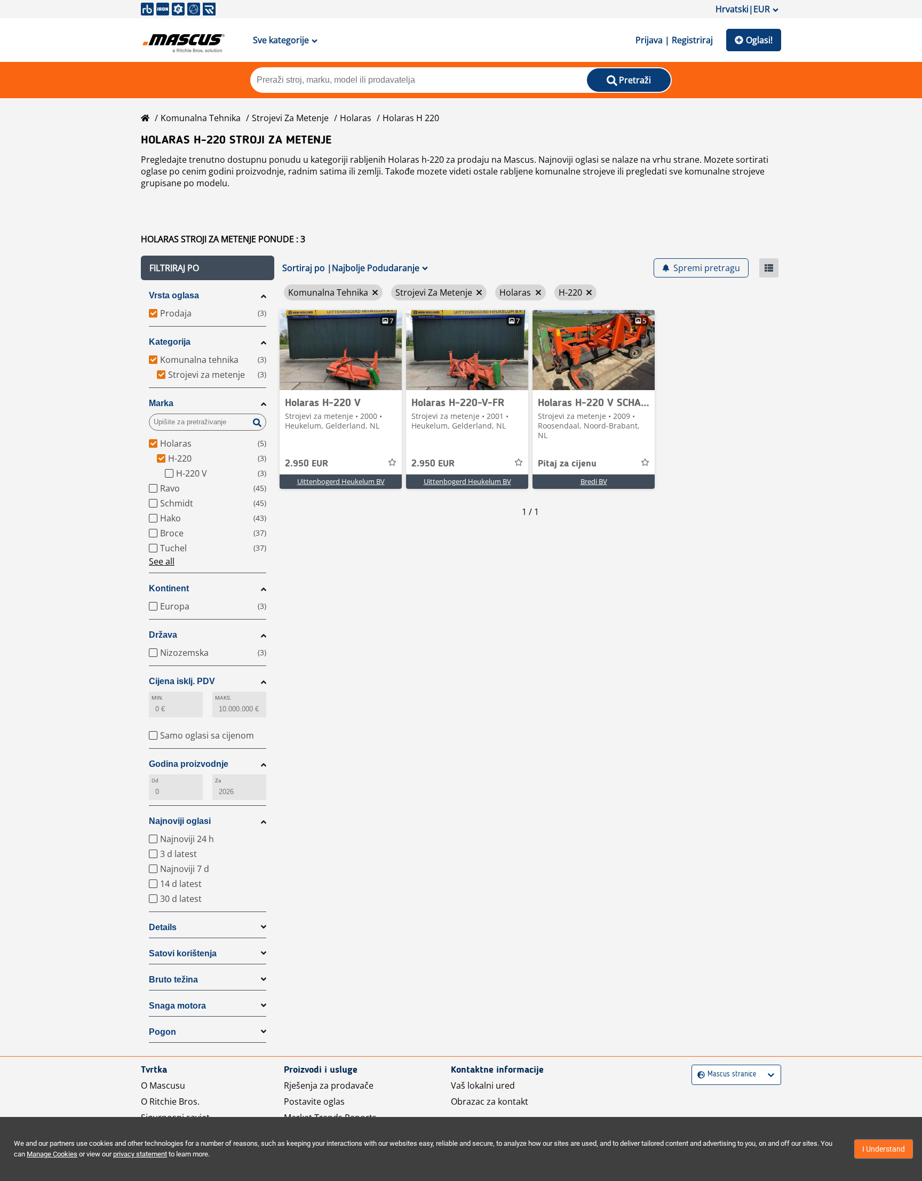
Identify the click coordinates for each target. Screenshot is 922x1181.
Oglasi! (759, 40)
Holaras (355, 118)
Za (218, 780)
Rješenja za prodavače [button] (328, 1085)
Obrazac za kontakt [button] (489, 1101)
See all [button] (161, 561)
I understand (883, 1149)
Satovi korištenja (183, 953)
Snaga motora (177, 1005)
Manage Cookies (52, 1154)
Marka (161, 403)
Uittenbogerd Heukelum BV (341, 481)
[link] (341, 350)
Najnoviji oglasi (180, 821)
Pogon (162, 1031)
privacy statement (140, 1154)
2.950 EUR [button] (306, 464)
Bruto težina (173, 979)
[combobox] (698, 1074)
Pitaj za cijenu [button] (567, 464)
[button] (207, 268)
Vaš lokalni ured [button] (483, 1085)
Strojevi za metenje (290, 118)
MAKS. (223, 698)
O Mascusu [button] (163, 1085)
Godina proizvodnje (188, 763)
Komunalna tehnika (201, 118)
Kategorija (169, 341)
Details (163, 927)
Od (155, 780)
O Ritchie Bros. (170, 1101)
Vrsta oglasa (174, 295)
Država (163, 634)
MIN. (157, 698)
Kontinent (169, 588)
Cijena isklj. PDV (182, 681)
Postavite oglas (314, 1101)
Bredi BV (594, 481)
